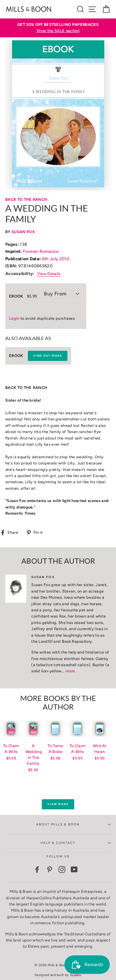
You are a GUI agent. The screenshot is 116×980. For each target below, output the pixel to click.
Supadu (75, 975)
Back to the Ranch (26, 199)
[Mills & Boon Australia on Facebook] (37, 869)
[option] (58, 28)
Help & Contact (58, 843)
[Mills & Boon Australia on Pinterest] (49, 869)
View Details (49, 273)
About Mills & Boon (58, 824)
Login (14, 318)
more (70, 671)
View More (57, 804)
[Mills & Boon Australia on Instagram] (61, 869)
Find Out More (47, 355)
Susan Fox (23, 231)
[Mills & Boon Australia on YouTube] (74, 869)
